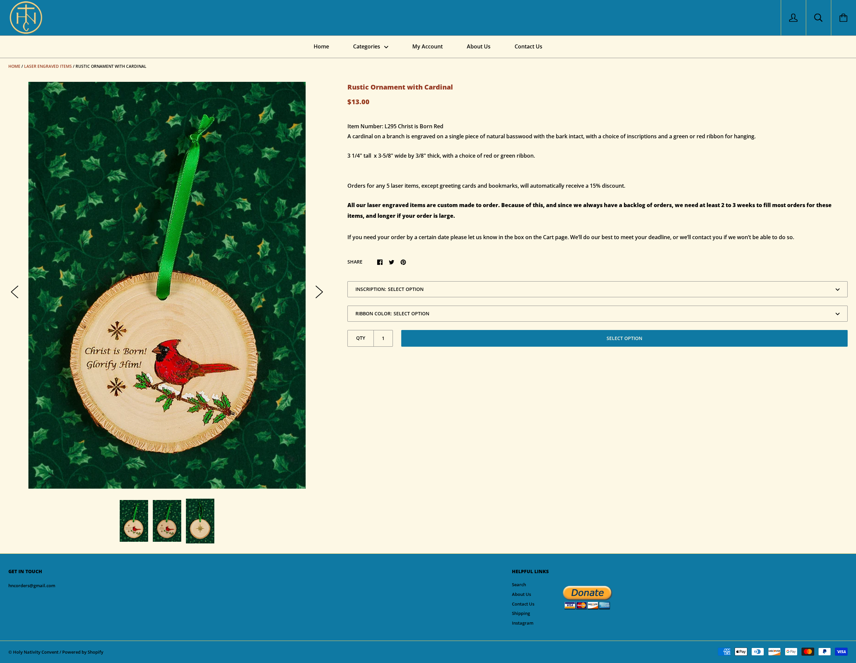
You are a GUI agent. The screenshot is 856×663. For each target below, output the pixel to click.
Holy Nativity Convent (36, 652)
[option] (167, 285)
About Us (479, 46)
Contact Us (528, 46)
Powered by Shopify (82, 652)
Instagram (522, 623)
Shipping (521, 613)
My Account (427, 46)
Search (519, 585)
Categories (367, 46)
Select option (624, 338)
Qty (360, 338)
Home (321, 46)
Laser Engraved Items (48, 66)
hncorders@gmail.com (31, 586)
